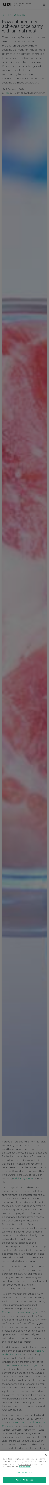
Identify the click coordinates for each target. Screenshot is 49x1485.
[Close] (46, 1455)
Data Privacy (25, 1467)
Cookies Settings (24, 1472)
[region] (24, 1468)
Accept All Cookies (24, 1480)
